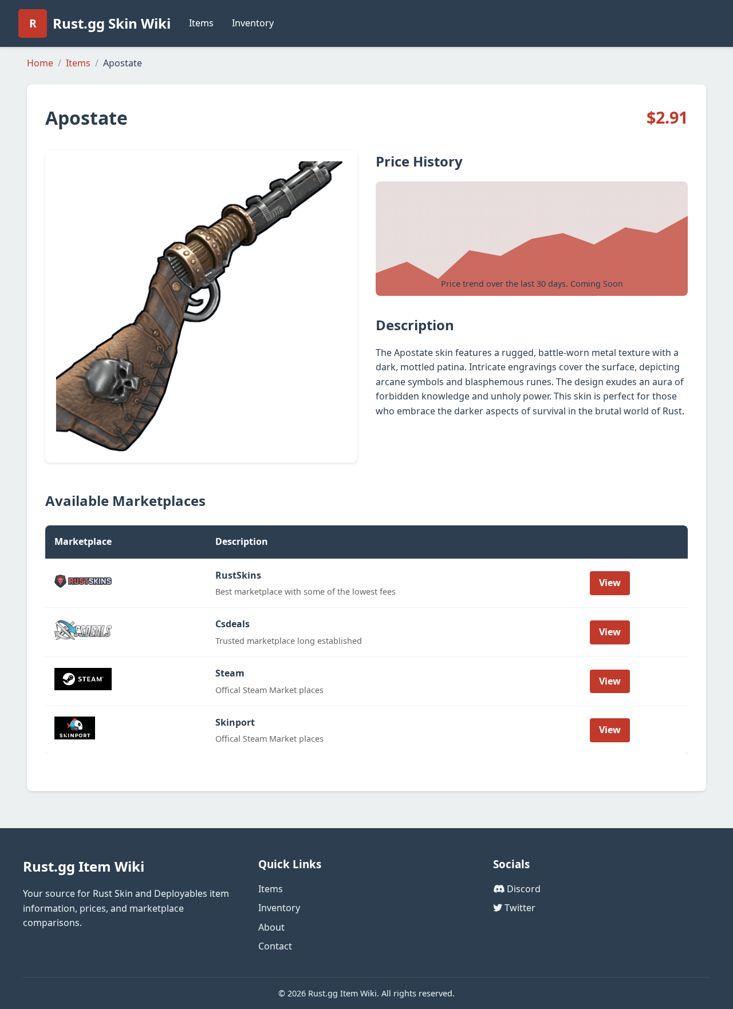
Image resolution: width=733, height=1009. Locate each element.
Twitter (518, 907)
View (610, 582)
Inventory (253, 23)
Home (40, 63)
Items (201, 23)
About (271, 927)
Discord (523, 889)
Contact (275, 946)
